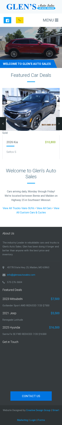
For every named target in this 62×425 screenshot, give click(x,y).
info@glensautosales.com (21, 274)
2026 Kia (12, 142)
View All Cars (44, 208)
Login (33, 420)
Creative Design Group (38, 410)
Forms (41, 420)
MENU (49, 20)
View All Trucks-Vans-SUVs (18, 208)
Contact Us (31, 396)
